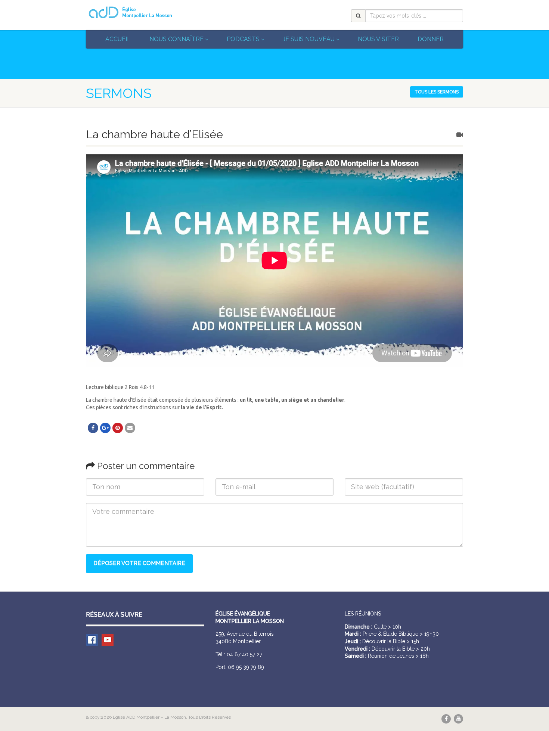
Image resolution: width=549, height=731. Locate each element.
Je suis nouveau (309, 39)
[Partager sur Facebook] (93, 428)
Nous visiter (378, 39)
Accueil (118, 39)
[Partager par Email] (130, 428)
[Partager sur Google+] (105, 428)
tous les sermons (437, 92)
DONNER (431, 39)
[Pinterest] (117, 428)
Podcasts (243, 39)
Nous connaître (176, 39)
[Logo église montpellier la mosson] (145, 12)
